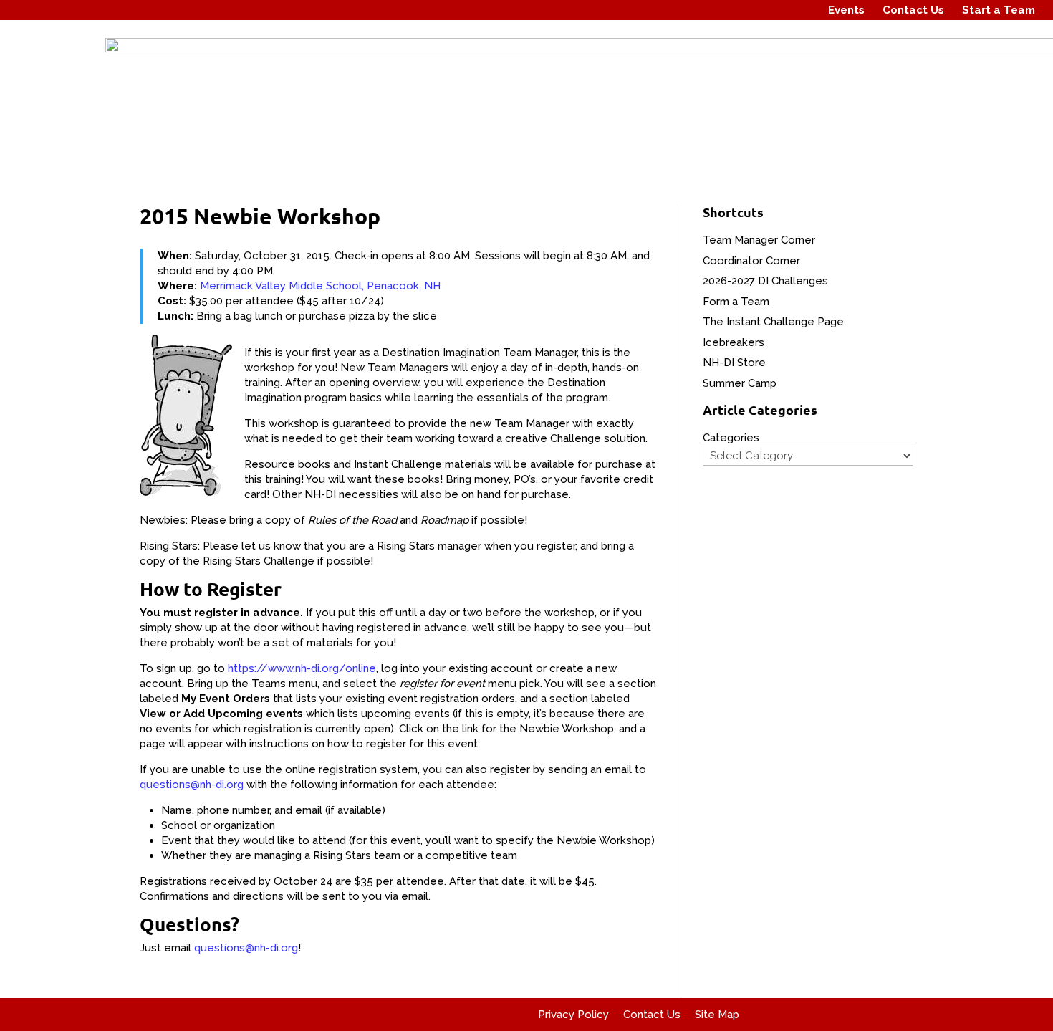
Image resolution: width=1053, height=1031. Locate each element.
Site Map (717, 1014)
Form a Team (736, 301)
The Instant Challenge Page (773, 321)
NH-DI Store (734, 362)
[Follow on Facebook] (746, 10)
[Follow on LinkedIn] (800, 10)
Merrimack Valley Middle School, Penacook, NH (320, 285)
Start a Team (998, 10)
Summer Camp (739, 383)
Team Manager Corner (759, 240)
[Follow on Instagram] (773, 10)
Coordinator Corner (751, 260)
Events (846, 10)
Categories (731, 437)
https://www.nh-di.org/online (302, 668)
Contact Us (913, 10)
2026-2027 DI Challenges (765, 280)
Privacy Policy (573, 1014)
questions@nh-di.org (192, 784)
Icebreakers (733, 342)
